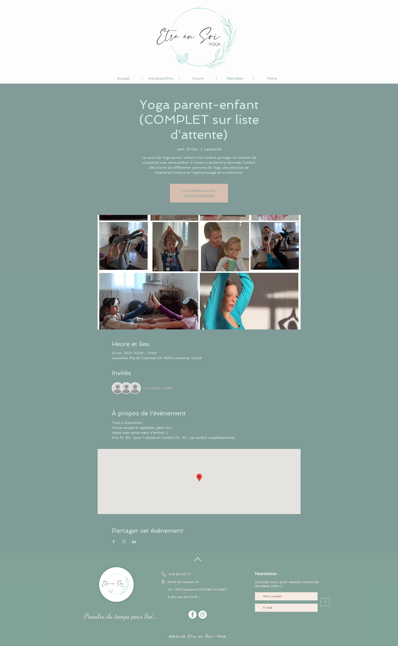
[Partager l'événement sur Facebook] (114, 541)
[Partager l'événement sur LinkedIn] (134, 541)
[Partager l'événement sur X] (124, 541)
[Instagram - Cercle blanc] (203, 615)
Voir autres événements (199, 195)
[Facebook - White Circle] (192, 615)
